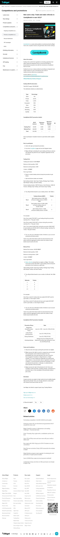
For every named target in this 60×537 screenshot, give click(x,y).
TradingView (16, 518)
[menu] (10, 42)
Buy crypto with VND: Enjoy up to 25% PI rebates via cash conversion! (38, 444)
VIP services (39, 490)
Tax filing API (39, 513)
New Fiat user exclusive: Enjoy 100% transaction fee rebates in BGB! (39, 449)
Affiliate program (40, 493)
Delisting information (8, 50)
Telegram (39, 78)
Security (5, 54)
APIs (14, 508)
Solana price (28, 518)
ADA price (27, 515)
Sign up (47, 2)
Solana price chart (29, 503)
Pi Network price (28, 513)
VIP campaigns (7, 42)
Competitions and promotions (16, 6)
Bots (14, 505)
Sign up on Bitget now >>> (29, 392)
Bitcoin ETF (27, 508)
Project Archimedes (40, 498)
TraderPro (15, 513)
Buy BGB (27, 490)
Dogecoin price (28, 523)
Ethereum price (28, 500)
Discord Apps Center (18, 525)
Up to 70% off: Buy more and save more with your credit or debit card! (38, 439)
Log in (41, 2)
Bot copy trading (17, 503)
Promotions (38, 505)
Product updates (7, 22)
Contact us (4, 481)
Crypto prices (28, 495)
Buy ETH (27, 483)
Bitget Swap (16, 520)
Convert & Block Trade (18, 490)
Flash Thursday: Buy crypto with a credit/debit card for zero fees (38, 434)
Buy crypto (27, 478)
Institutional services (40, 495)
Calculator (27, 505)
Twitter (34, 78)
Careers (4, 486)
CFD (14, 483)
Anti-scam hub (39, 486)
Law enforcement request (51, 481)
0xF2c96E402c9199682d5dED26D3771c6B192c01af (35, 76)
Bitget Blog (4, 490)
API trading (6, 62)
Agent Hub (15, 510)
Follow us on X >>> (27, 395)
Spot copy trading (17, 498)
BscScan (34, 74)
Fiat (4, 66)
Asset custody (39, 500)
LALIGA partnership (6, 508)
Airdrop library (16, 528)
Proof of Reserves (6, 498)
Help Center (39, 481)
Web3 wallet (16, 515)
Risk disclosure (50, 499)
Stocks (15, 488)
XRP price (27, 510)
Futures (15, 481)
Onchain (15, 486)
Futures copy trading (18, 500)
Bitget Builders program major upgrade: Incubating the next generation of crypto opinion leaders (38, 454)
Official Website (27, 78)
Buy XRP (27, 488)
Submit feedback (40, 478)
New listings (6, 18)
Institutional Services (8, 58)
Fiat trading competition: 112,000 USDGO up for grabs (37, 420)
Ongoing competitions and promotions (10, 30)
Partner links (5, 505)
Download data (39, 503)
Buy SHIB (27, 493)
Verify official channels (41, 483)
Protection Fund (6, 500)
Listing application (40, 488)
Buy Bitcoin (27, 481)
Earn (14, 495)
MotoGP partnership (7, 510)
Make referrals (29, 262)
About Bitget (5, 478)
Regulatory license (51, 490)
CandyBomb (26, 44)
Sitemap (4, 518)
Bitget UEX (4, 503)
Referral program (40, 508)
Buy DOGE (27, 486)
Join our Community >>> (29, 397)
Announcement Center (7, 495)
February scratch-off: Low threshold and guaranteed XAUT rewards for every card (38, 424)
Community (4, 483)
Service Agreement (51, 478)
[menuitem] (10, 15)
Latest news (6, 15)
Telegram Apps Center (18, 523)
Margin (15, 493)
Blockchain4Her (5, 515)
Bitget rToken (28, 525)
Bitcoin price (27, 498)
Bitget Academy (5, 488)
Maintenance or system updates (9, 70)
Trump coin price (28, 520)
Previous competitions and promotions (30, 6)
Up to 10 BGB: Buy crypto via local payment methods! (37, 458)
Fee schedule (39, 510)
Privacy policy (50, 495)
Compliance (50, 487)
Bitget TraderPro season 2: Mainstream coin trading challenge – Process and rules (36, 429)
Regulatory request (51, 485)
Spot (14, 478)
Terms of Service (51, 497)
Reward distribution (8, 38)
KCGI (5, 46)
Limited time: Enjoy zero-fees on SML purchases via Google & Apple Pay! (38, 462)
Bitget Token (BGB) (6, 493)
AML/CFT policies (51, 492)
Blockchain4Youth (6, 513)
